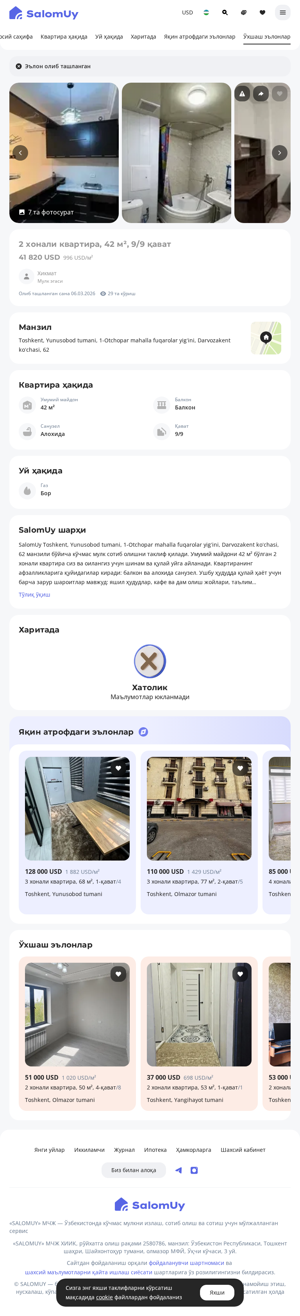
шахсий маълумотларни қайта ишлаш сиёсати (88, 1272)
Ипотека (155, 1149)
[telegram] (178, 1170)
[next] (280, 153)
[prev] (20, 153)
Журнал (124, 1149)
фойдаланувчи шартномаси (186, 1262)
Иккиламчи (89, 1149)
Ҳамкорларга (193, 1149)
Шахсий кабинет (243, 1149)
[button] (46, 212)
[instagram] (194, 1170)
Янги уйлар (49, 1149)
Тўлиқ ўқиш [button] (34, 594)
